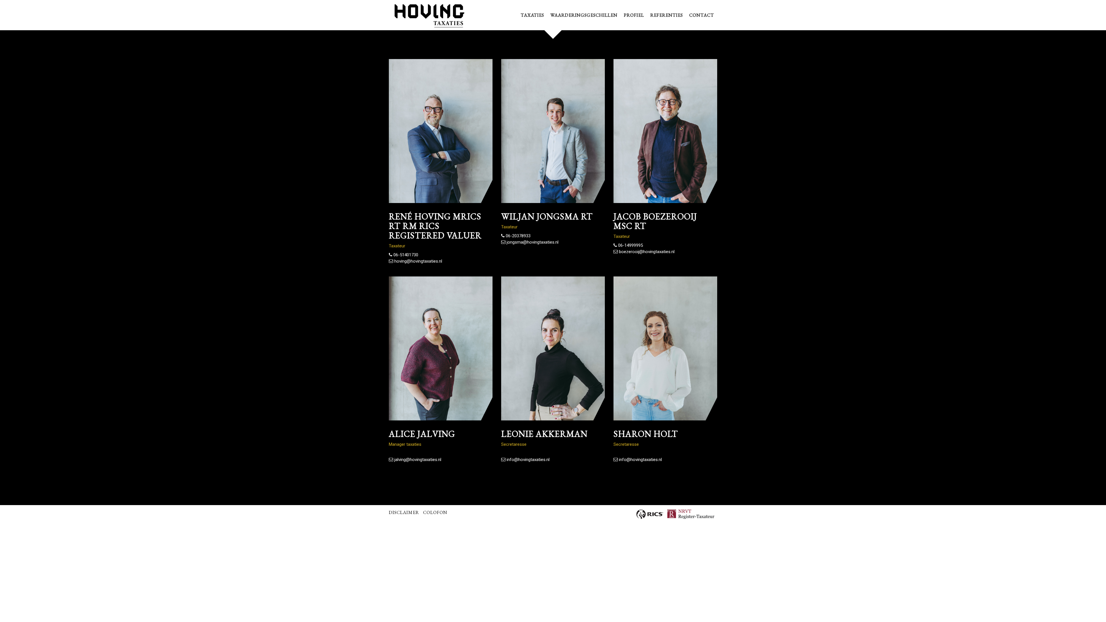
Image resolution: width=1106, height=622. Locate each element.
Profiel (634, 15)
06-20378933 (518, 235)
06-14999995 (630, 245)
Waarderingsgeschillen (584, 15)
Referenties (666, 15)
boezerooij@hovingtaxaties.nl (646, 251)
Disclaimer (404, 512)
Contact (701, 15)
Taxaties (532, 15)
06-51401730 (405, 254)
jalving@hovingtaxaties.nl (417, 459)
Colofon (435, 512)
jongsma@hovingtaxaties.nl (531, 242)
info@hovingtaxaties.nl (527, 459)
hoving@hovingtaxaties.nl (417, 261)
